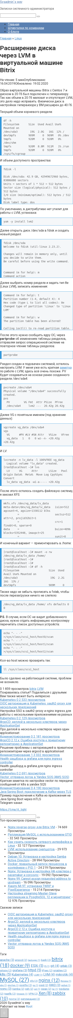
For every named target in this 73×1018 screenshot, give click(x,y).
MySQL (14, 980)
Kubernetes (22, 974)
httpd (34, 970)
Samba (18, 988)
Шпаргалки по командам (26, 28)
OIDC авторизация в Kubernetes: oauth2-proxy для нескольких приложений (35, 705)
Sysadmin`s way (11, 2)
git (54, 966)
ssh (29, 988)
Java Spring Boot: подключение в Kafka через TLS (35, 792)
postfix (25, 985)
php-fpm (13, 985)
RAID (54, 985)
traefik (10, 993)
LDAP (38, 975)
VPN (33, 993)
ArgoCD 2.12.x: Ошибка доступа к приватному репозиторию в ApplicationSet (32, 742)
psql (43, 985)
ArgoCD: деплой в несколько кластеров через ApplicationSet (36, 923)
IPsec (47, 970)
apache (7, 960)
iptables (60, 970)
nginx (49, 980)
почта (14, 998)
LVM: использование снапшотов (31, 849)
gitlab (66, 966)
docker (20, 965)
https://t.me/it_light (13, 809)
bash (46, 959)
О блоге (13, 31)
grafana (19, 970)
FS (47, 966)
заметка (66, 367)
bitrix (33, 689)
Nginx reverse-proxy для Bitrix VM (31, 827)
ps (35, 985)
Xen (45, 993)
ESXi (37, 966)
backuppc (34, 960)
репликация (30, 998)
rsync (5, 989)
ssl (37, 989)
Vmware (22, 994)
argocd (21, 959)
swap (46, 988)
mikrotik (64, 974)
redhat (65, 985)
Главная (13, 24)
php (3, 985)
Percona (66, 981)
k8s (5, 974)
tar (55, 989)
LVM (40, 689)
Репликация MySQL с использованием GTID (40, 834)
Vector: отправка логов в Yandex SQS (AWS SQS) (34, 777)
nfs (34, 980)
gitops (6, 970)
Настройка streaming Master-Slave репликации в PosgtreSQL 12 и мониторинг (39, 895)
